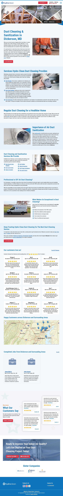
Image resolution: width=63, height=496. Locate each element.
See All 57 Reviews (55, 250)
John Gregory (27, 371)
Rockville (30, 235)
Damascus (20, 235)
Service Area (51, 21)
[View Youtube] (26, 486)
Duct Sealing (22, 164)
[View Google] (29, 486)
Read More (26, 408)
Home (46, 21)
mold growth (37, 133)
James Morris (8, 371)
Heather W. (36, 411)
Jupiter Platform (33, 494)
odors (8, 116)
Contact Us (37, 491)
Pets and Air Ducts (23, 170)
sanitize (8, 233)
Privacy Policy (31, 491)
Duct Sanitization (9, 99)
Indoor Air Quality (9, 169)
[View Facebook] (24, 486)
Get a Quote (42, 2)
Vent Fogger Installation (25, 168)
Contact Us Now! (11, 456)
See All (57, 352)
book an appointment (17, 237)
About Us (25, 491)
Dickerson (16, 235)
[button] (37, 324)
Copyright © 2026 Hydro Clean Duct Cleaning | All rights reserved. (32, 492)
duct (55, 232)
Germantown (25, 235)
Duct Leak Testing (9, 167)
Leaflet (40, 344)
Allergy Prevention (23, 166)
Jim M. (57, 406)
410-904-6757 (54, 3)
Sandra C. (57, 422)
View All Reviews (8, 420)
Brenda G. (37, 429)
